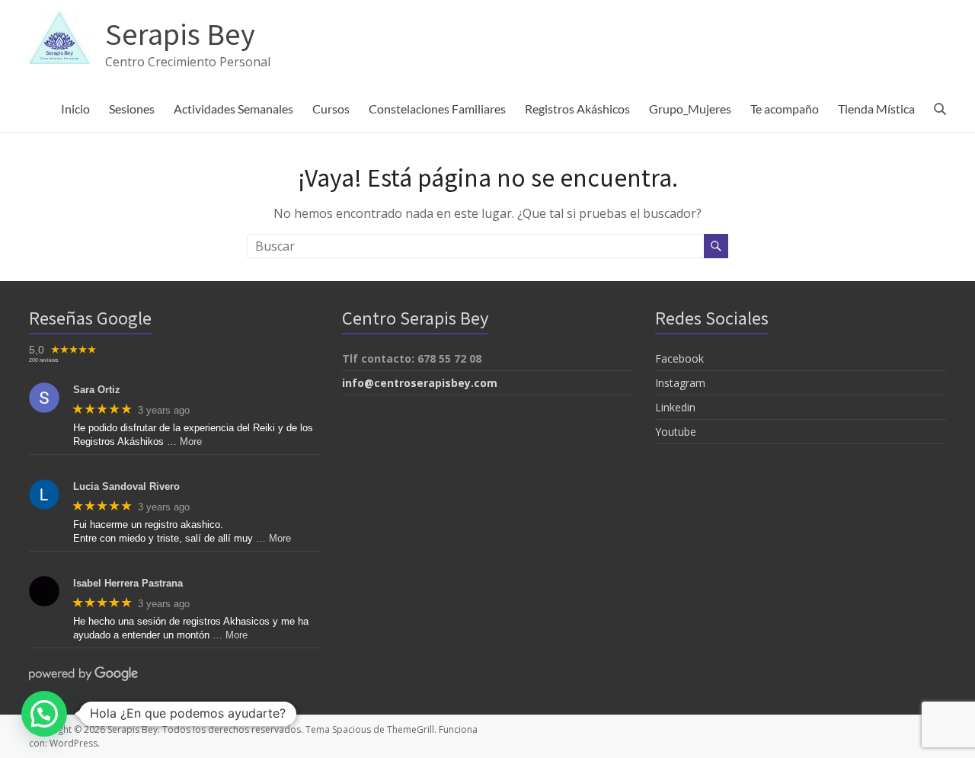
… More (184, 441)
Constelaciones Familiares (437, 108)
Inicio (75, 108)
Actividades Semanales (233, 108)
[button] (44, 714)
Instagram (680, 383)
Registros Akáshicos (577, 108)
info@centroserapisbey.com (419, 383)
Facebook (679, 358)
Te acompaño (784, 108)
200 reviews (44, 360)
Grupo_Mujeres (690, 108)
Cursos (331, 108)
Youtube (675, 431)
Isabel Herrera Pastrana (128, 583)
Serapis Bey (180, 33)
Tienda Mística (876, 108)
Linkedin (675, 407)
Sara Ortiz (96, 389)
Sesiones (132, 108)
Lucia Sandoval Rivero (126, 486)
